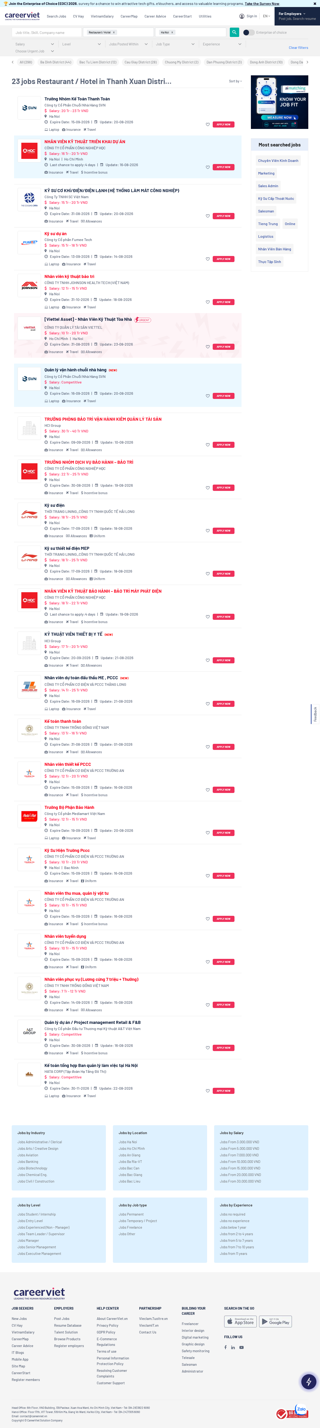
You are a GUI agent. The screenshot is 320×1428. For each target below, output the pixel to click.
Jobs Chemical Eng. (32, 1174)
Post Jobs (61, 1318)
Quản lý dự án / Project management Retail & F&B (93, 1022)
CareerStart (182, 16)
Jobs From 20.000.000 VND (240, 1174)
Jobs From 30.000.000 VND (240, 1181)
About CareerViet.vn (112, 1318)
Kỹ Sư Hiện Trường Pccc (67, 850)
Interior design (193, 1330)
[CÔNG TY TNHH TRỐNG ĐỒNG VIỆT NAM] (29, 730)
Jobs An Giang (129, 1155)
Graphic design (193, 1344)
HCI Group (53, 425)
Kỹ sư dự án (56, 233)
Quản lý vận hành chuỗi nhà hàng (81, 369)
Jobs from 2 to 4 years (236, 1234)
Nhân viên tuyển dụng (65, 936)
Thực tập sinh (269, 261)
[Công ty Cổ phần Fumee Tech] (29, 242)
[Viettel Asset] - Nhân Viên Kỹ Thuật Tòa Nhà (88, 319)
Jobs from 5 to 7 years (236, 1240)
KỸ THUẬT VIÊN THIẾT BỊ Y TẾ (79, 634)
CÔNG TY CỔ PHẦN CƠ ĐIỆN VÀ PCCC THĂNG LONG (85, 684)
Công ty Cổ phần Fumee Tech (68, 239)
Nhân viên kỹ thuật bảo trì (69, 276)
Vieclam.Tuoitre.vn (153, 1318)
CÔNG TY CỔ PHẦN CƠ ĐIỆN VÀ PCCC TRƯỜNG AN (84, 770)
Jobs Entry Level (30, 1221)
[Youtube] (241, 1347)
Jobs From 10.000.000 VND (240, 1161)
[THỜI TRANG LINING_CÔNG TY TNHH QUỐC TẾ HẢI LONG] (29, 514)
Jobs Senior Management (37, 1247)
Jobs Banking (28, 1161)
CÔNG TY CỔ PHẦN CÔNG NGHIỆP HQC (75, 148)
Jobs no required (232, 1214)
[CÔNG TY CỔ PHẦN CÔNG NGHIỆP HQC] (29, 150)
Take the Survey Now (262, 3)
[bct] (291, 1413)
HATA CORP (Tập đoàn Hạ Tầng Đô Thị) (75, 1071)
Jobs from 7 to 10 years (237, 1247)
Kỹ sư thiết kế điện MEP (67, 548)
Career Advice (155, 16)
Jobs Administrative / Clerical (40, 1142)
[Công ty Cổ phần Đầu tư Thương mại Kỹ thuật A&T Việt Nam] (29, 1031)
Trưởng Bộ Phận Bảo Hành (69, 807)
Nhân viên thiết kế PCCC (68, 764)
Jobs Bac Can (129, 1168)
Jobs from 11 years (233, 1253)
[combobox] (47, 32)
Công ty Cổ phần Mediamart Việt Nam (75, 813)
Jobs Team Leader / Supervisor (41, 1234)
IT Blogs (18, 1352)
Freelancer (190, 1324)
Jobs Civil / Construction (36, 1181)
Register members (26, 1379)
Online (290, 223)
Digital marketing (195, 1337)
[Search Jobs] (234, 32)
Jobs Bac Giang (130, 1174)
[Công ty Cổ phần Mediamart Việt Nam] (29, 816)
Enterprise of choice (271, 32)
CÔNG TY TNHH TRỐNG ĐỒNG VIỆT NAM (77, 727)
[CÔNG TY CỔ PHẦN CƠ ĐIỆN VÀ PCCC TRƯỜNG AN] (29, 773)
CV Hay (78, 16)
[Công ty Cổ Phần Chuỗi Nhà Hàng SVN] (29, 107)
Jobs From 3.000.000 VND (239, 1142)
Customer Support (111, 1383)
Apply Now (224, 124)
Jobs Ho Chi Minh (132, 1148)
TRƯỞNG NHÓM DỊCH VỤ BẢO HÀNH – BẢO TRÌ (89, 462)
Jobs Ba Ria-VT (130, 1161)
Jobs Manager (28, 1240)
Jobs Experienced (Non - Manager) (43, 1227)
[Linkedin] (233, 1347)
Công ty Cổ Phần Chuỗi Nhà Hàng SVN (75, 105)
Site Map (18, 1366)
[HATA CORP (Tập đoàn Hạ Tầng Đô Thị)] (29, 1074)
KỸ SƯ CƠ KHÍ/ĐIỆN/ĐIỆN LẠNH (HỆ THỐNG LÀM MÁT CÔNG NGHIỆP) (112, 190)
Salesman (266, 211)
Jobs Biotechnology (32, 1168)
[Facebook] (225, 1347)
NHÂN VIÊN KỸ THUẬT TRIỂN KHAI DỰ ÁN (85, 141)
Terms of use (106, 1351)
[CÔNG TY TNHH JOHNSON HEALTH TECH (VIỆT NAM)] (29, 285)
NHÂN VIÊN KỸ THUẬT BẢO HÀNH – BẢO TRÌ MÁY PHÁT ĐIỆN (103, 591)
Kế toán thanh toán (63, 721)
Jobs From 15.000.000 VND (240, 1168)
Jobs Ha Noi (128, 1142)
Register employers (69, 1346)
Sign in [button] (252, 16)
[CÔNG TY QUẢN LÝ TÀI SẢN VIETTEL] (29, 328)
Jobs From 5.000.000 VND (239, 1148)
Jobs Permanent (131, 1214)
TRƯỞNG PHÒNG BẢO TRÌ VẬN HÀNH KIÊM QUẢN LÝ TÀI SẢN (103, 419)
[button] (314, 3)
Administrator (192, 1371)
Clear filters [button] (298, 47)
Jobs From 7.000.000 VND (239, 1155)
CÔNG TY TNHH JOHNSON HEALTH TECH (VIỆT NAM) (87, 282)
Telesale (188, 1357)
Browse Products (67, 1339)
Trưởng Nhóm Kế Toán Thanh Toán (77, 98)
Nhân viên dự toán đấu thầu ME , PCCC (86, 677)
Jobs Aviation (28, 1155)
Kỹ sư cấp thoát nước (276, 198)
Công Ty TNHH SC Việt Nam (67, 196)
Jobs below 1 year (233, 1227)
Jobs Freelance (130, 1227)
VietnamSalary (102, 16)
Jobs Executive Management (39, 1253)
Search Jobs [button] (56, 16)
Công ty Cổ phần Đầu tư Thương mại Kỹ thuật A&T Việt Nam (93, 1028)
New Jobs (19, 1318)
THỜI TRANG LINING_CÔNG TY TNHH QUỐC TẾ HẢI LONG (90, 511)
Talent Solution (66, 1332)
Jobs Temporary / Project (138, 1221)
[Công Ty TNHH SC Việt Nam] (29, 199)
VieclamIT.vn (149, 1325)
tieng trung (268, 223)
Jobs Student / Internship (37, 1214)
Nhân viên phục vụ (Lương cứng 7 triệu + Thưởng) (91, 979)
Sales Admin (268, 185)
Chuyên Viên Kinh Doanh (278, 160)
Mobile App (20, 1359)
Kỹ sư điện (54, 505)
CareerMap (129, 16)
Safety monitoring (195, 1351)
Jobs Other (127, 1234)
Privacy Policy (107, 1325)
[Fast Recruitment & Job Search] (22, 15)
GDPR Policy (106, 1332)
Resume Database (68, 1325)
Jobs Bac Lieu (129, 1181)
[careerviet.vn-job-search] (240, 1321)
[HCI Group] (29, 428)
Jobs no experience (234, 1221)
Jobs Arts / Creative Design (38, 1148)
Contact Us (147, 1332)
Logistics (265, 236)
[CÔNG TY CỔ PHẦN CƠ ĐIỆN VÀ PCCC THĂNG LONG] (29, 686)
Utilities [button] (205, 16)
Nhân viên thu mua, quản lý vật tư (76, 893)
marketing (266, 173)
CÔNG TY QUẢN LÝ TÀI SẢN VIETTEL (73, 327)
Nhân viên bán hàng (274, 249)
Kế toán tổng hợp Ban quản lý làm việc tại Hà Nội (91, 1065)
